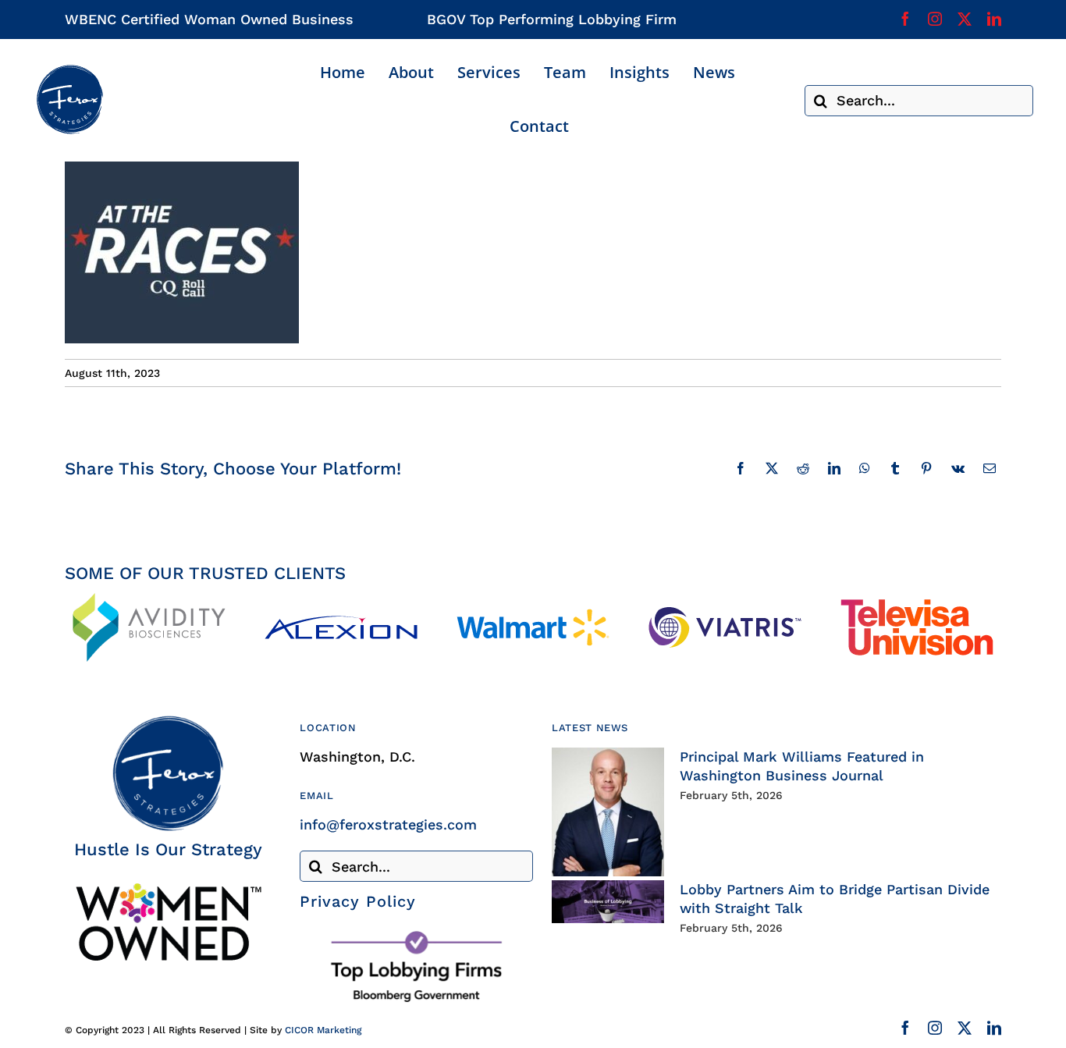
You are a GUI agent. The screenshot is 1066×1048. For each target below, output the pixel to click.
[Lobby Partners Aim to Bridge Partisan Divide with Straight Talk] (608, 901)
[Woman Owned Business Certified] (167, 888)
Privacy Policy (358, 901)
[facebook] (905, 19)
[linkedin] (994, 19)
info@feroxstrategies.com (388, 824)
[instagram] (935, 19)
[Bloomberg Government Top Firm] (416, 934)
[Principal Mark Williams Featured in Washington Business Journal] (608, 812)
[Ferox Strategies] (69, 70)
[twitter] (965, 19)
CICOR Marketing (323, 1030)
